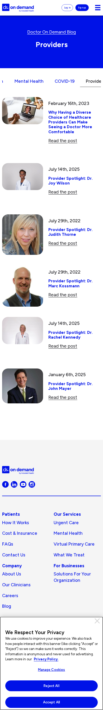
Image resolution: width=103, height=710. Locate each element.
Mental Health (29, 81)
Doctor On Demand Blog (51, 32)
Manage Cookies (51, 670)
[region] (51, 663)
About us (11, 574)
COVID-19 (64, 81)
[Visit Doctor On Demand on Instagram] (32, 484)
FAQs (7, 544)
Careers (10, 595)
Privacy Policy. (46, 659)
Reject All (51, 686)
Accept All (51, 702)
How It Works (15, 522)
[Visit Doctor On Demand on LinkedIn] (14, 484)
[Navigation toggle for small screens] (98, 7)
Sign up (82, 7)
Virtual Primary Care (74, 544)
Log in (67, 7)
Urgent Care (66, 522)
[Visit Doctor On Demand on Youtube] (23, 484)
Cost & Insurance (19, 533)
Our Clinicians (16, 584)
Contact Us (13, 554)
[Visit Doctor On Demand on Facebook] (5, 484)
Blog (6, 606)
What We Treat (69, 554)
